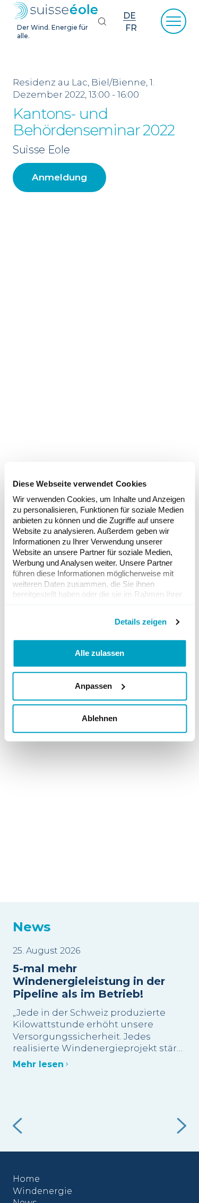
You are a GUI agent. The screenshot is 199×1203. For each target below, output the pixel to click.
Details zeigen (141, 621)
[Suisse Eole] (55, 11)
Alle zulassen (99, 653)
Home (26, 1179)
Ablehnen (99, 718)
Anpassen (93, 685)
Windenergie (42, 1191)
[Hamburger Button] (173, 21)
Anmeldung (59, 177)
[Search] (102, 21)
